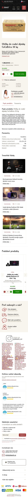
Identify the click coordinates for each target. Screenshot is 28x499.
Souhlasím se (7, 438)
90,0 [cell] (25, 139)
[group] (12, 275)
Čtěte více (6, 183)
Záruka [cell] (3, 86)
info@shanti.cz (18, 96)
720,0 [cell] (24, 146)
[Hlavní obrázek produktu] (14, 26)
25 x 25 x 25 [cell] (22, 141)
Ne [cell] (25, 143)
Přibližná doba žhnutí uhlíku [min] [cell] (11, 139)
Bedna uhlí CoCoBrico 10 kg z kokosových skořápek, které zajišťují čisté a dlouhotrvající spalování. (13, 53)
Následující (25, 275)
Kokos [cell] (24, 148)
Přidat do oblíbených (10, 80)
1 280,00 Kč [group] (7, 63)
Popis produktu (8, 103)
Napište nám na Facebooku (12, 462)
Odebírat (22, 435)
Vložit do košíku (19, 74)
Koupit (17, 291)
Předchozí (2, 275)
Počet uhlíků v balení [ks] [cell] (8, 146)
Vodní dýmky (7, 175)
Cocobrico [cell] (18, 83)
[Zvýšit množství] (11, 74)
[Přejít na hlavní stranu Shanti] (5, 7)
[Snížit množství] (3, 74)
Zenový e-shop (10, 495)
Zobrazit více (5, 56)
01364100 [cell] (18, 85)
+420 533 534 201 (8, 1)
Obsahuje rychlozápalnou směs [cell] (10, 143)
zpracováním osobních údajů (18, 438)
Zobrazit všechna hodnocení (9, 380)
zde (24, 129)
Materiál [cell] (4, 148)
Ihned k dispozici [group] (5, 69)
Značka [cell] (4, 83)
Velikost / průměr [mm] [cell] (8, 141)
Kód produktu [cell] (5, 85)
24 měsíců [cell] (18, 86)
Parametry (17, 103)
